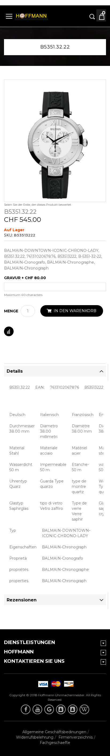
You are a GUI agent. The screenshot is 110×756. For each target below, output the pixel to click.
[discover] (42, 683)
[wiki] (84, 709)
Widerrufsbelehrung (34, 737)
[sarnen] (72, 709)
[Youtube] (37, 709)
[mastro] (68, 683)
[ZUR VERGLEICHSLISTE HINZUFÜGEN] (9, 331)
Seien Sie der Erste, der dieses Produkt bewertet (37, 205)
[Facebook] (25, 709)
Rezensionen (22, 599)
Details (15, 371)
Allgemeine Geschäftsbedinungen (54, 731)
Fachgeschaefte (55, 742)
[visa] (55, 683)
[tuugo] (61, 709)
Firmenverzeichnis (75, 737)
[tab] (55, 371)
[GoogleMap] (49, 709)
